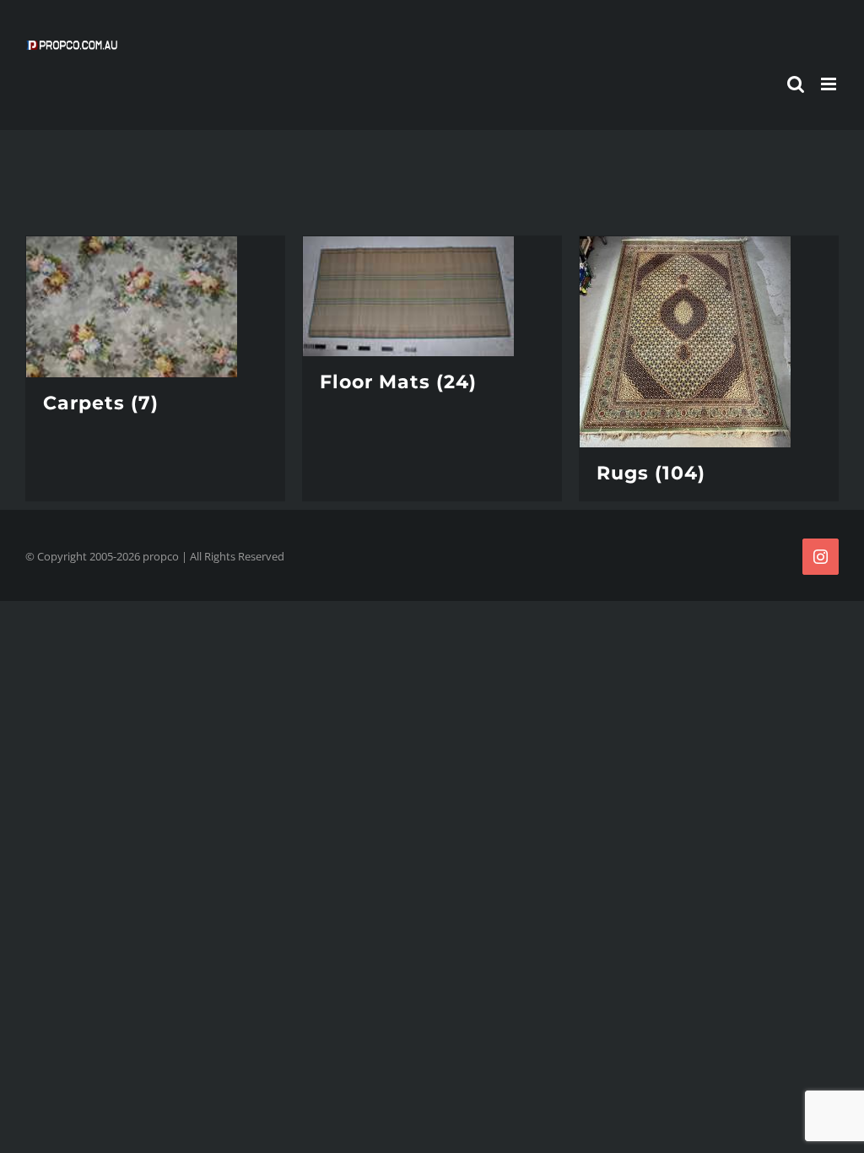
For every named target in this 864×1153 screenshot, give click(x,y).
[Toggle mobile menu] (830, 84)
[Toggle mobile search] (795, 84)
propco (161, 556)
